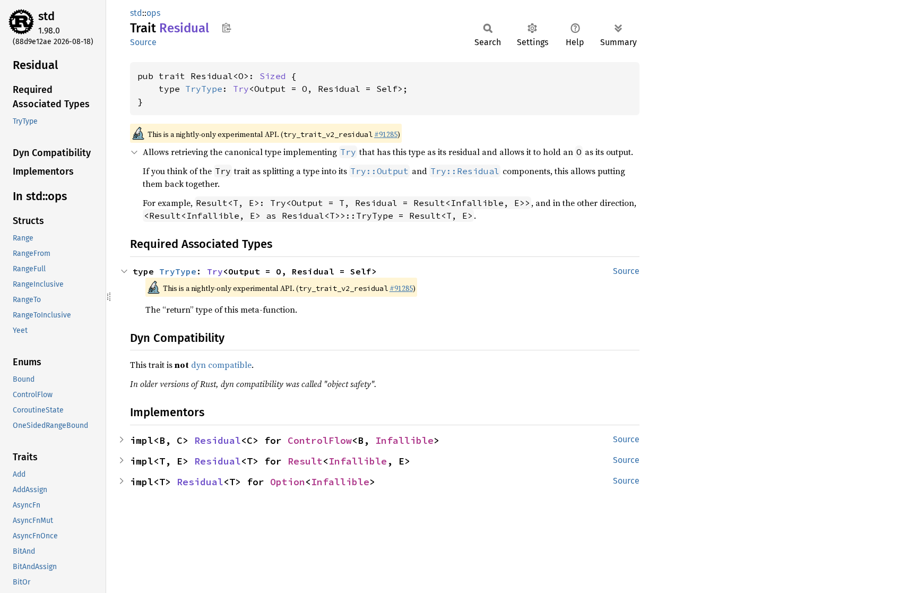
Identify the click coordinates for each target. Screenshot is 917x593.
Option (287, 482)
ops (153, 13)
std (46, 16)
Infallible (404, 440)
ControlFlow (320, 440)
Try (241, 88)
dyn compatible (221, 365)
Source (143, 42)
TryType (203, 88)
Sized (272, 76)
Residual (217, 440)
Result (305, 461)
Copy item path (226, 28)
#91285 (385, 134)
